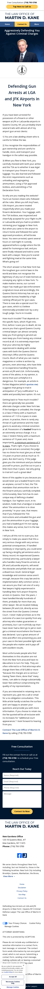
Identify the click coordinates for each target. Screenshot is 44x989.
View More (8, 876)
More (36, 24)
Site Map (22, 894)
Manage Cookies (12, 926)
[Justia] (24, 855)
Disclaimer (22, 887)
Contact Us (22, 24)
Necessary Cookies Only (13, 982)
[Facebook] (19, 855)
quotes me (31, 384)
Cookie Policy (35, 923)
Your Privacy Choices (17, 923)
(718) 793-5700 (17, 846)
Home (7, 24)
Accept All (13, 977)
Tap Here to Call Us (22, 6)
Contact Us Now (22, 811)
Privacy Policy (22, 891)
